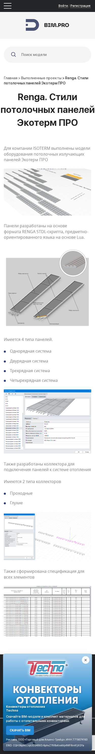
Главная (10, 78)
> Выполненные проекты (40, 78)
